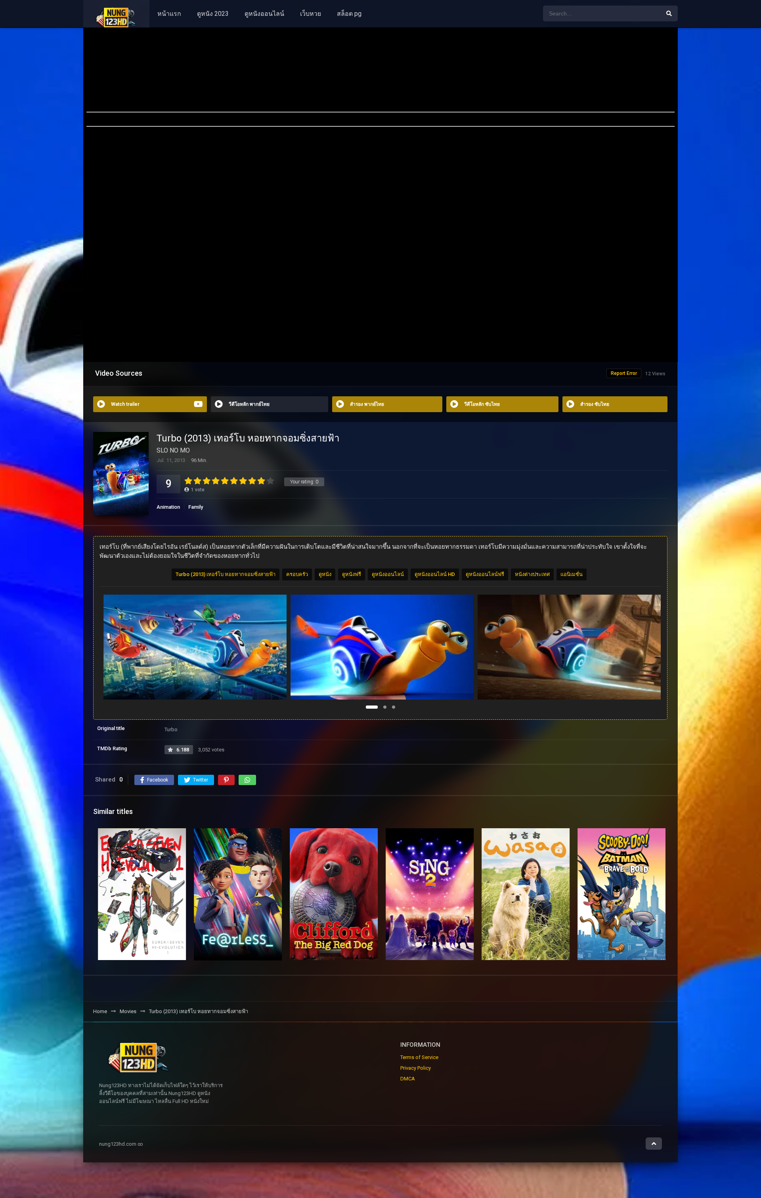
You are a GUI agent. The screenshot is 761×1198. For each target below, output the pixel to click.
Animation (168, 507)
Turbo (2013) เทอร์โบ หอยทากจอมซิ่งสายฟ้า (225, 574)
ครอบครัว (297, 574)
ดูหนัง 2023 (213, 13)
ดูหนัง (325, 574)
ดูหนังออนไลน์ (264, 13)
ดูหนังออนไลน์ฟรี (485, 574)
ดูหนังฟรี (351, 574)
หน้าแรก (169, 13)
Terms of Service (419, 1057)
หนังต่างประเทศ (532, 574)
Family (195, 507)
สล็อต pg (349, 13)
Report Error (624, 373)
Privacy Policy (415, 1068)
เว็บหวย (310, 13)
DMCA (407, 1079)
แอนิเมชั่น (571, 574)
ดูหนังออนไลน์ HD (435, 574)
